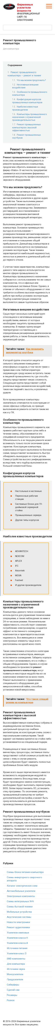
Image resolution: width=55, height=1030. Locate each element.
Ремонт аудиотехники (18, 927)
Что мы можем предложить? (31, 80)
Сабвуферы (13, 984)
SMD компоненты (16, 958)
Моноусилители (15, 974)
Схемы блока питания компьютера (25, 872)
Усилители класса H (17, 937)
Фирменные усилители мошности (25, 7)
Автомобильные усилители (21, 891)
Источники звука (16, 969)
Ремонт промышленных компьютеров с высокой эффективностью (26, 127)
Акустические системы (19, 917)
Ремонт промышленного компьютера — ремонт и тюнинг (24, 74)
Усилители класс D (16, 953)
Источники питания (17, 948)
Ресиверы (12, 995)
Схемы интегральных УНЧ (20, 901)
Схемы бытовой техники (20, 906)
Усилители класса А (17, 943)
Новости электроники (18, 922)
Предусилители (15, 979)
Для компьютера (11, 49)
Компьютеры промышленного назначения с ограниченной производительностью (29, 117)
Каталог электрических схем (22, 885)
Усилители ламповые (18, 932)
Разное (11, 1000)
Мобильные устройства (19, 911)
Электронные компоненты (21, 896)
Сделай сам (13, 990)
